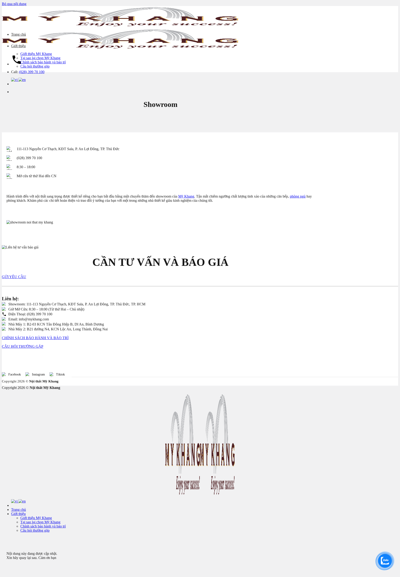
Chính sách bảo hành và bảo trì (43, 62)
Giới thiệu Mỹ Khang (36, 54)
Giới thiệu (18, 46)
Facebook (14, 374)
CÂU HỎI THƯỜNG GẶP (22, 346)
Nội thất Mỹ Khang (44, 381)
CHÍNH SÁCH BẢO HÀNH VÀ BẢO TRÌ (35, 338)
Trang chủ (18, 34)
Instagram (38, 374)
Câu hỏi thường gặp (35, 66)
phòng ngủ (298, 196)
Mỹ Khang (186, 196)
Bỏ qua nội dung (14, 4)
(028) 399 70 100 (31, 72)
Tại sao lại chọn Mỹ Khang (40, 58)
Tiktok (60, 374)
